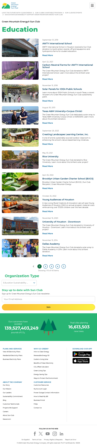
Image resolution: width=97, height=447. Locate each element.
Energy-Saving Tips (40, 374)
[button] (48, 307)
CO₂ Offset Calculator (41, 367)
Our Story (6, 385)
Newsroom (7, 419)
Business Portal (39, 400)
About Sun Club (8, 415)
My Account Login (40, 389)
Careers (5, 411)
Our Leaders (7, 393)
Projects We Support (10, 408)
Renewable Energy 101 (41, 355)
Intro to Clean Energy (41, 352)
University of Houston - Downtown (61, 222)
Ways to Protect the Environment (46, 378)
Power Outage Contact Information (46, 393)
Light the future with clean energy (17, 13)
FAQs (36, 404)
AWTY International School (57, 43)
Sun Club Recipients (73, 13)
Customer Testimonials (11, 404)
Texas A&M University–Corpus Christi (62, 111)
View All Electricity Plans (11, 352)
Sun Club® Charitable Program (48, 13)
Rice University (50, 156)
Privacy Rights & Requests (53, 439)
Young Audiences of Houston (58, 199)
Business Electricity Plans (12, 359)
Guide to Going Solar (41, 359)
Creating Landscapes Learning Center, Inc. (65, 134)
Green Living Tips (40, 370)
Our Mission (7, 389)
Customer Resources (41, 385)
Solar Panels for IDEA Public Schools (62, 89)
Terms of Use (36, 439)
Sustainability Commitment (13, 396)
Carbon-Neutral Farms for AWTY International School (67, 66)
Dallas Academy (51, 244)
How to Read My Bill (41, 396)
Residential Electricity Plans (12, 355)
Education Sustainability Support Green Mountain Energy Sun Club (34, 15)
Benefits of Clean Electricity (43, 363)
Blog (4, 400)
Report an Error (70, 439)
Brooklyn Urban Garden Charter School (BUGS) (67, 179)
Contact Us (38, 408)
